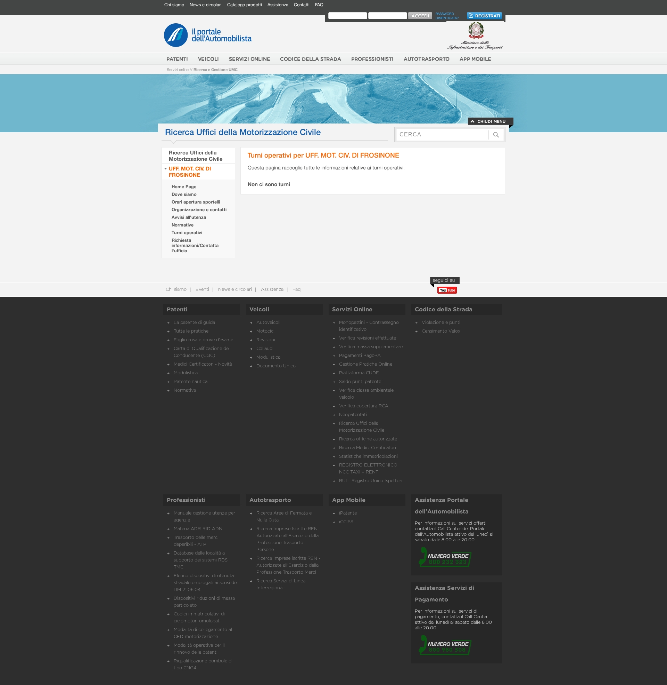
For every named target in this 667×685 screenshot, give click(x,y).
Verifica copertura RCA (363, 406)
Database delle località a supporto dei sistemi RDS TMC (201, 560)
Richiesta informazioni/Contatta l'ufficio (195, 245)
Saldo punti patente (360, 382)
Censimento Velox (441, 331)
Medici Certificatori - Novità (203, 364)
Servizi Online (352, 309)
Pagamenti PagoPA (360, 355)
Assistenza (277, 4)
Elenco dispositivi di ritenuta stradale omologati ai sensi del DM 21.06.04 (206, 583)
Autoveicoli (268, 322)
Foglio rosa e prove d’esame (203, 340)
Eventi (201, 289)
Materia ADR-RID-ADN (198, 529)
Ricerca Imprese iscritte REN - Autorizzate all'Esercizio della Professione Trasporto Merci (288, 565)
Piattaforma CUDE (359, 373)
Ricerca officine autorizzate (368, 439)
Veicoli (259, 309)
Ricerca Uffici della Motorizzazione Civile (196, 155)
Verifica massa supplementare (371, 347)
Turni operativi (187, 232)
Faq (295, 289)
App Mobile (348, 500)
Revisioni (265, 340)
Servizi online (178, 69)
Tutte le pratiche (191, 331)
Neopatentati (353, 415)
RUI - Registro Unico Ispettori (370, 481)
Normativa (185, 390)
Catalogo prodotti (244, 4)
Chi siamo (174, 4)
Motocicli (265, 331)
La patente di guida (194, 322)
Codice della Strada (443, 309)
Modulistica (186, 373)
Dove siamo (184, 194)
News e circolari (206, 4)
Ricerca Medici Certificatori (367, 448)
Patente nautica (190, 382)
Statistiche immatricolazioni (368, 456)
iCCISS (346, 522)
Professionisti (186, 500)
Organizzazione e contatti (199, 209)
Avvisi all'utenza (189, 217)
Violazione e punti (441, 322)
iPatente (348, 513)
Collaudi (264, 349)
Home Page (184, 186)
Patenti (177, 309)
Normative (182, 225)
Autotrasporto (270, 500)
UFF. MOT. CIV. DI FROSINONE (190, 171)
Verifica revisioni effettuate (367, 338)
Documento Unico (276, 366)
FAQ (319, 4)
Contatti (302, 4)
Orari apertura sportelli (196, 202)
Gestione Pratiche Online (365, 364)
